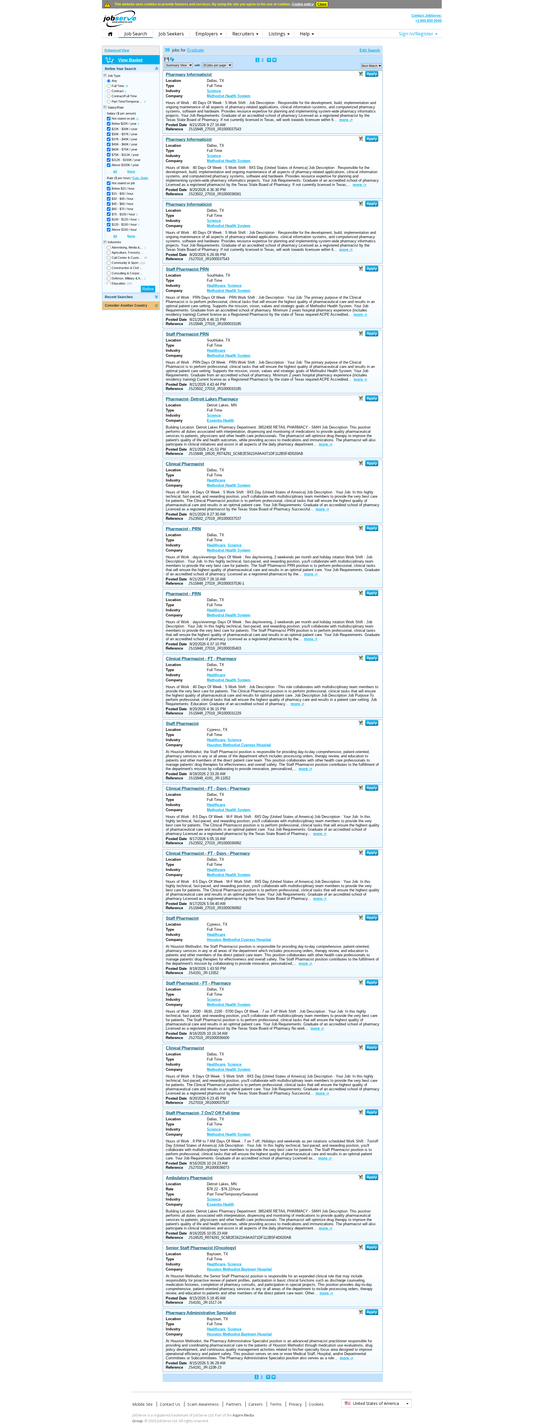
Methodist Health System (228, 96)
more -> (346, 120)
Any (114, 80)
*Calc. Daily (139, 178)
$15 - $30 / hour (122, 193)
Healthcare (216, 285)
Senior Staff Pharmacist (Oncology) (201, 1247)
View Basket (130, 60)
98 (145, 257)
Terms (276, 1404)
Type (170, 86)
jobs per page (214, 65)
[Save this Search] (167, 60)
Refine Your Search (120, 69)
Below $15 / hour (123, 188)
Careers (255, 1404)
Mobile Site (142, 1404)
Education (118, 283)
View (176, 65)
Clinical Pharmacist (185, 463)
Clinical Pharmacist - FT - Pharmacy (201, 658)
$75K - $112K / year (125, 154)
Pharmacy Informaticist (189, 74)
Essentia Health (220, 420)
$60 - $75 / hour (122, 209)
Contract (118, 91)
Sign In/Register (416, 34)
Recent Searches (119, 297)
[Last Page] (274, 60)
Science (214, 91)
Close (322, 4)
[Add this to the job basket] (360, 73)
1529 (142, 263)
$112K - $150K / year (126, 160)
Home (110, 33)
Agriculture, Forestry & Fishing (127, 252)
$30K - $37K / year (124, 134)
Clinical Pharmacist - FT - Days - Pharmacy (208, 788)
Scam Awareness (203, 1404)
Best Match (369, 65)
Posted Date (176, 125)
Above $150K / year (125, 165)
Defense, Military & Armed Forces (127, 278)
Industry (173, 91)
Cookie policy (302, 4)
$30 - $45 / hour (122, 198)
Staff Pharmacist (182, 723)
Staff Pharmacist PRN (187, 269)
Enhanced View (117, 50)
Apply (372, 74)
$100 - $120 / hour (124, 219)
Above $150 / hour (124, 229)
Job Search (135, 34)
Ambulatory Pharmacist (189, 1177)
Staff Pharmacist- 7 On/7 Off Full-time (203, 1112)
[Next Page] (269, 60)
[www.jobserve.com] (272, 26)
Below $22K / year (124, 123)
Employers (207, 34)
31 (137, 119)
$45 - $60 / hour (122, 203)
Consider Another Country (126, 306)
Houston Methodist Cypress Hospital (239, 745)
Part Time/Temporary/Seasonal (127, 101)
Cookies (316, 1404)
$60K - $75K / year (124, 149)
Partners (233, 1404)
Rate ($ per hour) (127, 178)
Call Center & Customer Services (127, 257)
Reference (174, 129)
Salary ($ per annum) (121, 113)
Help (305, 34)
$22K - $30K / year (124, 129)
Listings (277, 34)
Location (173, 81)
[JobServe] (119, 27)
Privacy (295, 1404)
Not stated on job (123, 118)
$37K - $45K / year (124, 139)
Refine (148, 289)
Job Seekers (171, 34)
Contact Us (170, 1404)
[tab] (131, 69)
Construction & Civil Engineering (127, 268)
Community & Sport (125, 262)
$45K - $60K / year (124, 144)
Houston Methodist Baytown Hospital (239, 1269)
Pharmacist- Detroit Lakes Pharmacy (202, 398)
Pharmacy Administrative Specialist (201, 1312)
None (131, 171)
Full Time (118, 86)
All (115, 171)
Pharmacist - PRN (183, 528)
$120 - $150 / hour (124, 224)
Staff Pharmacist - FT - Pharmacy (198, 983)
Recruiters (243, 34)
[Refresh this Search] (172, 60)
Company (174, 96)
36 (126, 86)
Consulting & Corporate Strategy (127, 273)
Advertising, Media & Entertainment (127, 247)
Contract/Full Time (124, 96)
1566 (129, 283)
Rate (169, 1189)
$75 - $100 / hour (123, 214)
